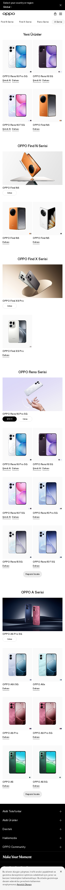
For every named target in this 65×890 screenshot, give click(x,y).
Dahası (15, 80)
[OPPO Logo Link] (9, 14)
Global (6, 7)
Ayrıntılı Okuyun (24, 884)
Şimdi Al (7, 80)
